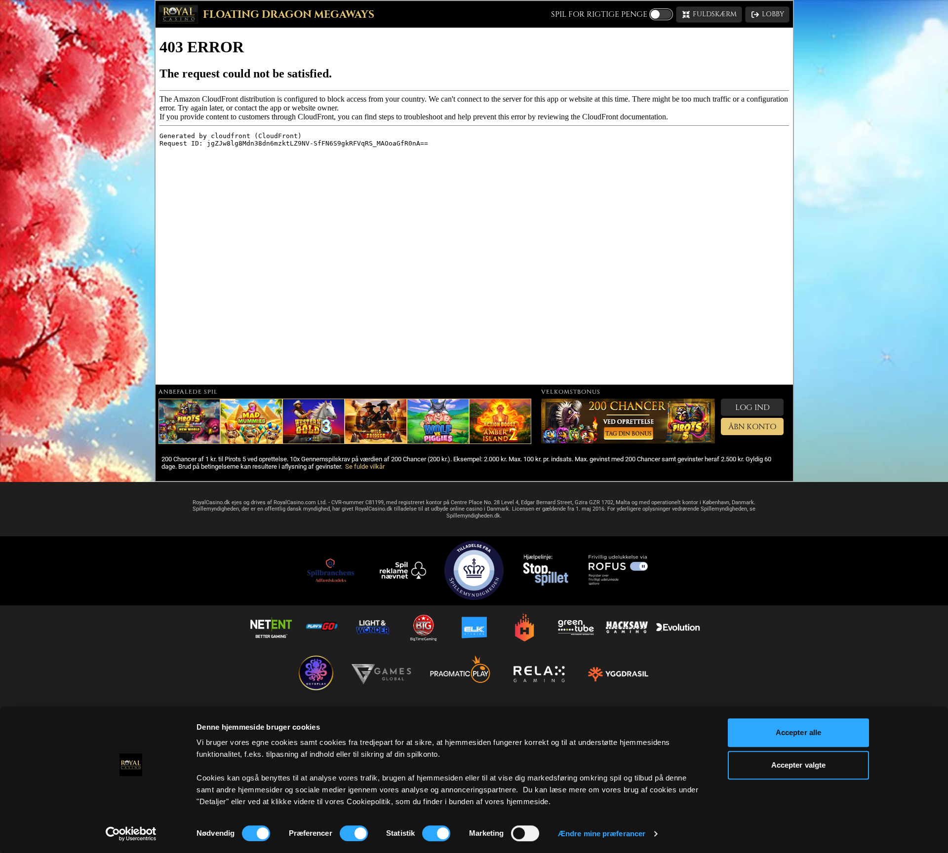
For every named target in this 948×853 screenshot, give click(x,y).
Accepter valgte (798, 765)
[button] (709, 14)
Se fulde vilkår (365, 466)
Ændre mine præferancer (601, 833)
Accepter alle (798, 732)
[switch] (354, 833)
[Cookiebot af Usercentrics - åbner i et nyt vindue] (131, 833)
